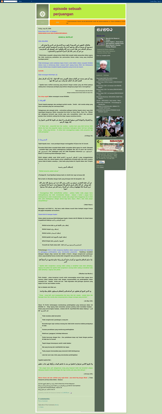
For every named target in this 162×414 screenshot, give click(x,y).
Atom (56, 405)
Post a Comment (43, 401)
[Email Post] (70, 392)
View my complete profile (103, 55)
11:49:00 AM (65, 392)
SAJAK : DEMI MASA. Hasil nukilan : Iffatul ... (109, 100)
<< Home (40, 407)
